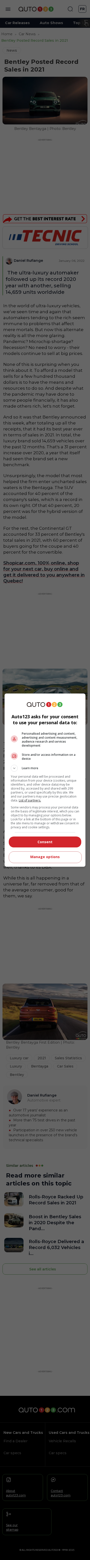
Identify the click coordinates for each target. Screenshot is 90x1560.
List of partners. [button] (30, 800)
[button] (45, 768)
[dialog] (45, 780)
